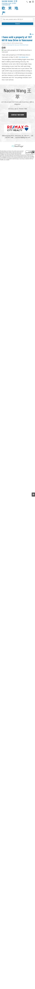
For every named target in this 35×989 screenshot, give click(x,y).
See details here (23, 57)
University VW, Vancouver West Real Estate (17, 45)
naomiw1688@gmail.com (22, 137)
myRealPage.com (17, 146)
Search (17, 23)
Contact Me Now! (17, 115)
